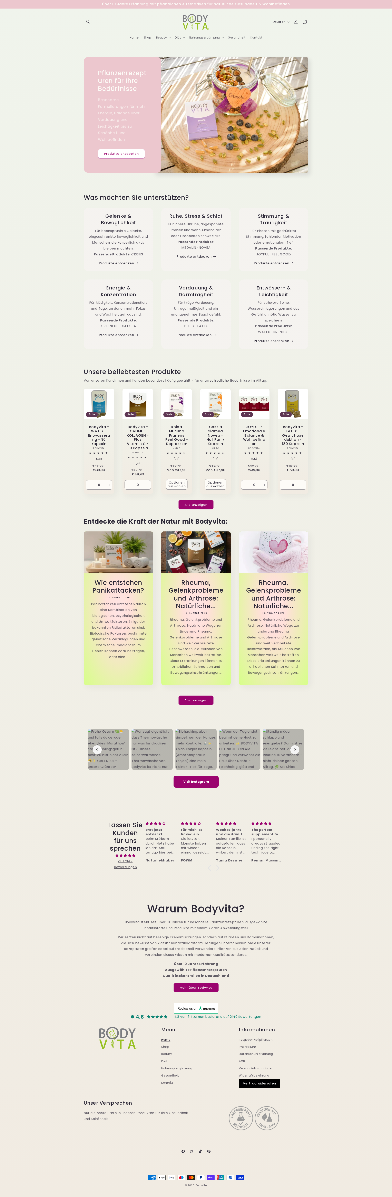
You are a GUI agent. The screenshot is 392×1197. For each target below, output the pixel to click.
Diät (164, 1061)
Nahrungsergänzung (176, 1068)
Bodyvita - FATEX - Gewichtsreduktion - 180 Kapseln (293, 435)
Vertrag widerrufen (259, 1083)
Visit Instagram (196, 782)
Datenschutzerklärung (256, 1054)
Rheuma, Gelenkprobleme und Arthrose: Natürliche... (195, 594)
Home (165, 1040)
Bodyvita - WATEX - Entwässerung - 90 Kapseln (99, 435)
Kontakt (167, 1083)
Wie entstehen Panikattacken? (118, 586)
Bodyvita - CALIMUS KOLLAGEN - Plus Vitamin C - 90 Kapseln (138, 437)
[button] (88, 21)
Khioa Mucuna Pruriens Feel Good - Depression (176, 435)
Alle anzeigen (196, 504)
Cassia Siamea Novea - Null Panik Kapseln (215, 435)
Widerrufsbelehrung (254, 1075)
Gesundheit (170, 1075)
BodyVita (201, 1185)
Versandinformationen (256, 1068)
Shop (165, 1047)
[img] (125, 855)
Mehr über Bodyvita (196, 987)
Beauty (166, 1054)
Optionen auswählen (177, 484)
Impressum (247, 1047)
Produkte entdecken (121, 154)
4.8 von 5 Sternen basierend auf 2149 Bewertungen (217, 1016)
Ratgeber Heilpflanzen (256, 1040)
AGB (242, 1061)
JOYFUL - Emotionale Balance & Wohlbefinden (254, 435)
